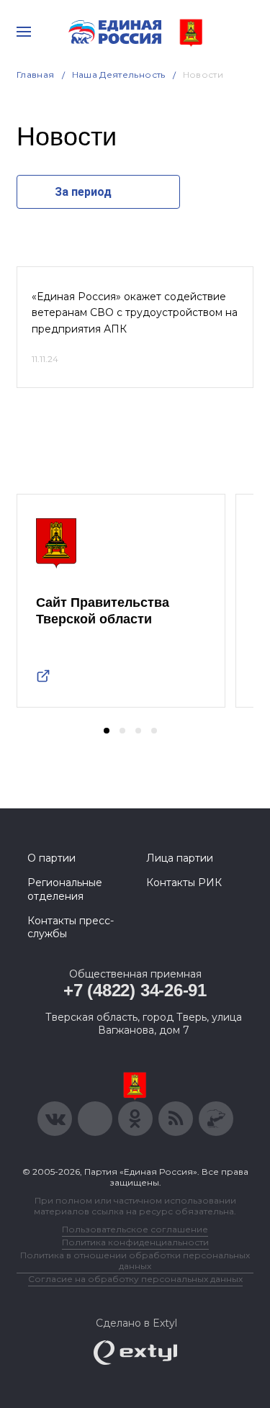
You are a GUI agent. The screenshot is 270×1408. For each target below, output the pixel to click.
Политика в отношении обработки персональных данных (135, 1260)
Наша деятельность (119, 74)
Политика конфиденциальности (135, 1242)
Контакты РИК (184, 882)
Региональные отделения (64, 889)
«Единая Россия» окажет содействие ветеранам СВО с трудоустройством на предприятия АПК (135, 312)
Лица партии (179, 858)
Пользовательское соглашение (135, 1229)
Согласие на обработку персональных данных (135, 1278)
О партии (51, 858)
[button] (106, 731)
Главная (36, 74)
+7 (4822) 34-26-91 (135, 990)
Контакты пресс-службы (70, 927)
